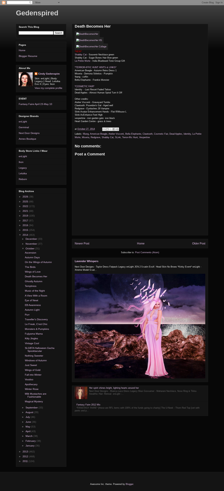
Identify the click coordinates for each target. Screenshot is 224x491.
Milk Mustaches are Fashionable (35, 395)
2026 (26, 196)
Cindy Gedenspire (49, 73)
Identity (187, 134)
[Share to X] (110, 129)
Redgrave (95, 137)
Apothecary (31, 384)
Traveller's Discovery (36, 319)
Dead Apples (175, 134)
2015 (26, 230)
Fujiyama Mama (34, 333)
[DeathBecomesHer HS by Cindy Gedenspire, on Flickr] (89, 40)
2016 (26, 225)
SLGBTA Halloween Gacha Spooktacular (39, 349)
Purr (27, 314)
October (30, 248)
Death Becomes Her (36, 276)
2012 (26, 456)
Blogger (129, 484)
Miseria (85, 137)
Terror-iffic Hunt (130, 137)
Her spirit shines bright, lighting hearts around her (114, 388)
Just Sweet (31, 365)
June (29, 421)
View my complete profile (48, 88)
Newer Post (82, 243)
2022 (26, 206)
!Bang (86, 134)
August (30, 412)
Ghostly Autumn (33, 281)
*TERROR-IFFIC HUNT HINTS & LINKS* (95, 67)
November (32, 243)
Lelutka (23, 173)
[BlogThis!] (107, 129)
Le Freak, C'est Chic (36, 324)
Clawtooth (148, 134)
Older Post (198, 243)
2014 (26, 234)
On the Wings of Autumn (38, 262)
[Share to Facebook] (114, 129)
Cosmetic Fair (161, 134)
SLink (118, 137)
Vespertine (144, 137)
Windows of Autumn (36, 360)
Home (141, 243)
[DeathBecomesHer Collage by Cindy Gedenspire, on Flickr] (91, 46)
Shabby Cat (81, 54)
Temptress (30, 286)
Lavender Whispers (86, 261)
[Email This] (104, 129)
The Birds (30, 267)
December (32, 238)
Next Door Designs (29, 133)
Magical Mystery (34, 401)
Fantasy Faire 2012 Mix (88, 404)
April (28, 431)
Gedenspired (37, 13)
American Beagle (98, 134)
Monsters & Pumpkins (37, 329)
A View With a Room (36, 295)
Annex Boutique (27, 138)
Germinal (24, 127)
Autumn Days (32, 257)
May (28, 426)
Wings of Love (33, 271)
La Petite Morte (82, 61)
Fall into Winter (33, 374)
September (32, 407)
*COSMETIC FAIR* (84, 86)
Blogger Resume (28, 56)
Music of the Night (35, 290)
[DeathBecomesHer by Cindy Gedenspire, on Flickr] (87, 34)
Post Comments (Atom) (147, 252)
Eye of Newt (31, 300)
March (29, 436)
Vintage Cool (32, 343)
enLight (23, 121)
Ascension (30, 252)
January (30, 445)
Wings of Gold (32, 370)
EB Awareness (33, 305)
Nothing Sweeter (34, 355)
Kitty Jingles (31, 338)
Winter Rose (31, 389)
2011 (26, 461)
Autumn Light (32, 309)
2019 (26, 215)
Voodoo (29, 379)
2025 (26, 201)
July (28, 417)
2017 (26, 220)
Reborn (23, 179)
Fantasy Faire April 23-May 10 (35, 104)
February (31, 440)
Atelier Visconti (116, 134)
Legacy (23, 167)
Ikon (21, 162)
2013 (26, 451)
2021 (26, 211)
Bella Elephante (133, 134)
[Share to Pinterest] (117, 129)
